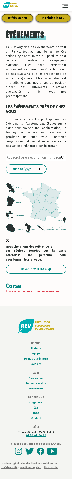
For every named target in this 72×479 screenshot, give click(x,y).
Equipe (36, 353)
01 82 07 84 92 (36, 435)
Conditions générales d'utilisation (20, 463)
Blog (36, 413)
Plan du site (51, 467)
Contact (36, 418)
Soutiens (36, 364)
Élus (36, 407)
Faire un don (36, 378)
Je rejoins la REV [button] (53, 18)
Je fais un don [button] (17, 18)
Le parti (36, 343)
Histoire (36, 348)
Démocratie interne (36, 358)
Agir (36, 373)
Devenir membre (36, 383)
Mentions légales (30, 467)
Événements (36, 388)
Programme (36, 397)
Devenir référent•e (34, 269)
